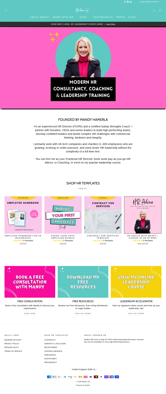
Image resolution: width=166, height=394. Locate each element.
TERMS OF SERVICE (13, 351)
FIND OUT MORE (83, 313)
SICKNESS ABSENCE (53, 351)
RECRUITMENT (50, 347)
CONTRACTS (49, 340)
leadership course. (110, 162)
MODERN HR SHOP (13, 340)
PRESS (120, 17)
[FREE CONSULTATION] (30, 282)
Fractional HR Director (79, 158)
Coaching (63, 162)
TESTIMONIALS (103, 17)
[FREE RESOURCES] (83, 282)
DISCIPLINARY (50, 359)
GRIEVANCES (50, 355)
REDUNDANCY (50, 362)
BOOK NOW (30, 313)
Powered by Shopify (83, 385)
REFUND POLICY (12, 347)
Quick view (23, 231)
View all (83, 188)
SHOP (84, 17)
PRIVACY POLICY (12, 344)
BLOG (132, 17)
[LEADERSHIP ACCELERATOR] (136, 282)
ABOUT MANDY (40, 17)
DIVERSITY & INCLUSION (55, 344)
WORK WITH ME (64, 17)
